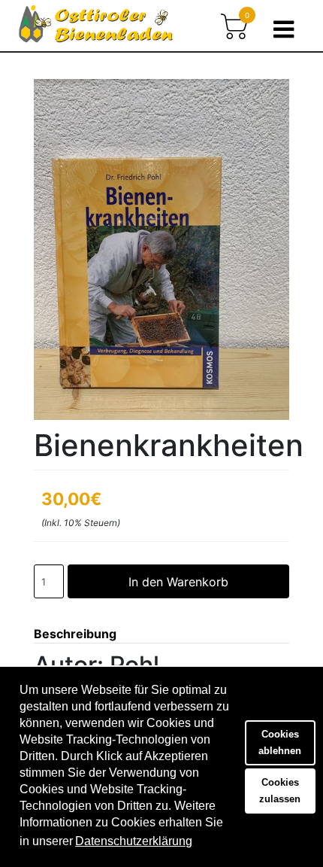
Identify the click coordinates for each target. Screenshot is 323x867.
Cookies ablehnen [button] (279, 742)
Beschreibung (75, 633)
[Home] (96, 29)
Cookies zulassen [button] (279, 791)
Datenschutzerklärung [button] (133, 841)
